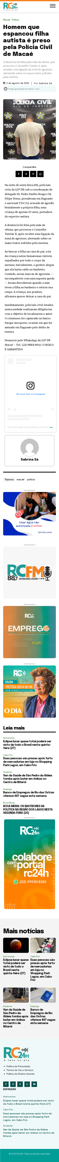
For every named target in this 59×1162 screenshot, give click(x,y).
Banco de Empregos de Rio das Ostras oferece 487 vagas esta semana (42, 1016)
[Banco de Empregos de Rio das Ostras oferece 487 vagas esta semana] (43, 995)
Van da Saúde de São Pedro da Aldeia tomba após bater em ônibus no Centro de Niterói (27, 779)
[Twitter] (26, 174)
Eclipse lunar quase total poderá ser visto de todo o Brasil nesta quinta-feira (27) (27, 745)
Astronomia (8, 738)
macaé (20, 479)
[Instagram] (13, 1084)
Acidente (7, 772)
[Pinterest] (33, 174)
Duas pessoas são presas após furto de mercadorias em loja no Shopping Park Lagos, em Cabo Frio (28, 762)
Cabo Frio (7, 755)
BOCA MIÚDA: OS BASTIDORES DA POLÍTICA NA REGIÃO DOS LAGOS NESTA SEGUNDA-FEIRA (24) (28, 809)
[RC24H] (11, 6)
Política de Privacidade (18, 1066)
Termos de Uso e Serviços (19, 1070)
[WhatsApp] (40, 174)
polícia (31, 479)
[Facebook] (19, 174)
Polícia (15, 20)
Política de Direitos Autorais (20, 1073)
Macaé (6, 20)
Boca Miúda (9, 802)
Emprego (7, 789)
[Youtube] (34, 1084)
